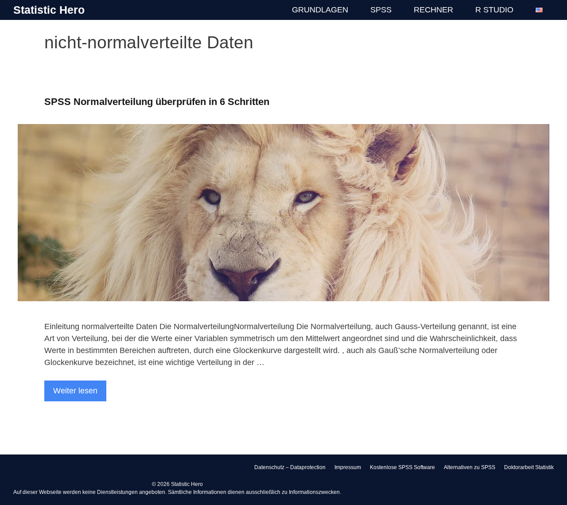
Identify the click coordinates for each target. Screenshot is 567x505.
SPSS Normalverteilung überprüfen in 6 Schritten (156, 101)
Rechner (433, 9)
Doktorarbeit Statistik (529, 467)
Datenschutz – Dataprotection (290, 467)
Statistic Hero (49, 10)
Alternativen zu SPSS (469, 467)
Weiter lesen (75, 390)
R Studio (494, 9)
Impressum (347, 467)
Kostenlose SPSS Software (402, 467)
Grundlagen (320, 9)
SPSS (381, 9)
